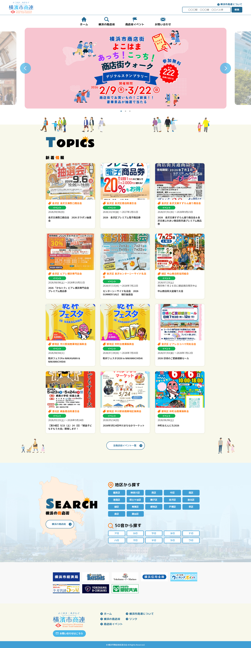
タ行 (172, 533)
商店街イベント (113, 624)
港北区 (191, 499)
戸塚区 (172, 506)
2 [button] (125, 111)
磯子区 (153, 499)
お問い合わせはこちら (71, 633)
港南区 (116, 499)
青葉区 (135, 506)
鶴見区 (116, 492)
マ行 (135, 540)
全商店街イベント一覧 (124, 445)
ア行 (116, 533)
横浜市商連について (231, 4)
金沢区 (172, 499)
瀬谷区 (135, 513)
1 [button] (121, 111)
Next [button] (225, 68)
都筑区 (153, 506)
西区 (154, 492)
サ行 (154, 533)
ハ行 (116, 540)
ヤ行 (154, 540)
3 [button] (129, 111)
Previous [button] (25, 68)
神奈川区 (135, 492)
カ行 (135, 533)
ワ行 (191, 540)
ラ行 (172, 540)
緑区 (116, 506)
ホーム (108, 613)
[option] (125, 68)
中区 (172, 492)
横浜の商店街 (59, 524)
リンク (133, 619)
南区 (191, 492)
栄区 (191, 506)
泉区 (116, 513)
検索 (236, 9)
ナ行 (191, 533)
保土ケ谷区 (135, 499)
